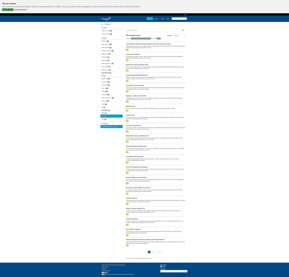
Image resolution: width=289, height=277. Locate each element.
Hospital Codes (130, 115)
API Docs (149, 258)
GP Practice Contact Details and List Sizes (138, 188)
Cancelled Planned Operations (134, 156)
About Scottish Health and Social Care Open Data (113, 265)
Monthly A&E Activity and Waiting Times (137, 136)
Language (162, 269)
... (156, 252)
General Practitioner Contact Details (136, 177)
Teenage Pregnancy (131, 198)
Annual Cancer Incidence (133, 54)
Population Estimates (132, 219)
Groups (162, 18)
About (168, 18)
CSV (127, 49)
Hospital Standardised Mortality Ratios (137, 75)
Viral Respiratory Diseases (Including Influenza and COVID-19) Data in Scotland (148, 44)
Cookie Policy (105, 267)
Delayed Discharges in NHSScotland (136, 146)
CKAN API (104, 268)
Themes (156, 18)
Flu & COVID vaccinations (133, 229)
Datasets (150, 18)
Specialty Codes (130, 106)
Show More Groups (106, 73)
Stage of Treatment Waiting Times (135, 208)
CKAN (162, 266)
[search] (183, 30)
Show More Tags (106, 110)
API (144, 258)
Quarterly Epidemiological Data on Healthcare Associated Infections (145, 239)
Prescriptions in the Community (135, 85)
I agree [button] (4, 9)
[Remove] (159, 38)
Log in (185, 14)
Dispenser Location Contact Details (136, 96)
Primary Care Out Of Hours (133, 125)
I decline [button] (10, 9)
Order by (169, 35)
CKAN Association (106, 270)
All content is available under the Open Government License (119, 274)
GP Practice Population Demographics (137, 167)
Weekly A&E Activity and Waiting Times (137, 65)
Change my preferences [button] (20, 9)
